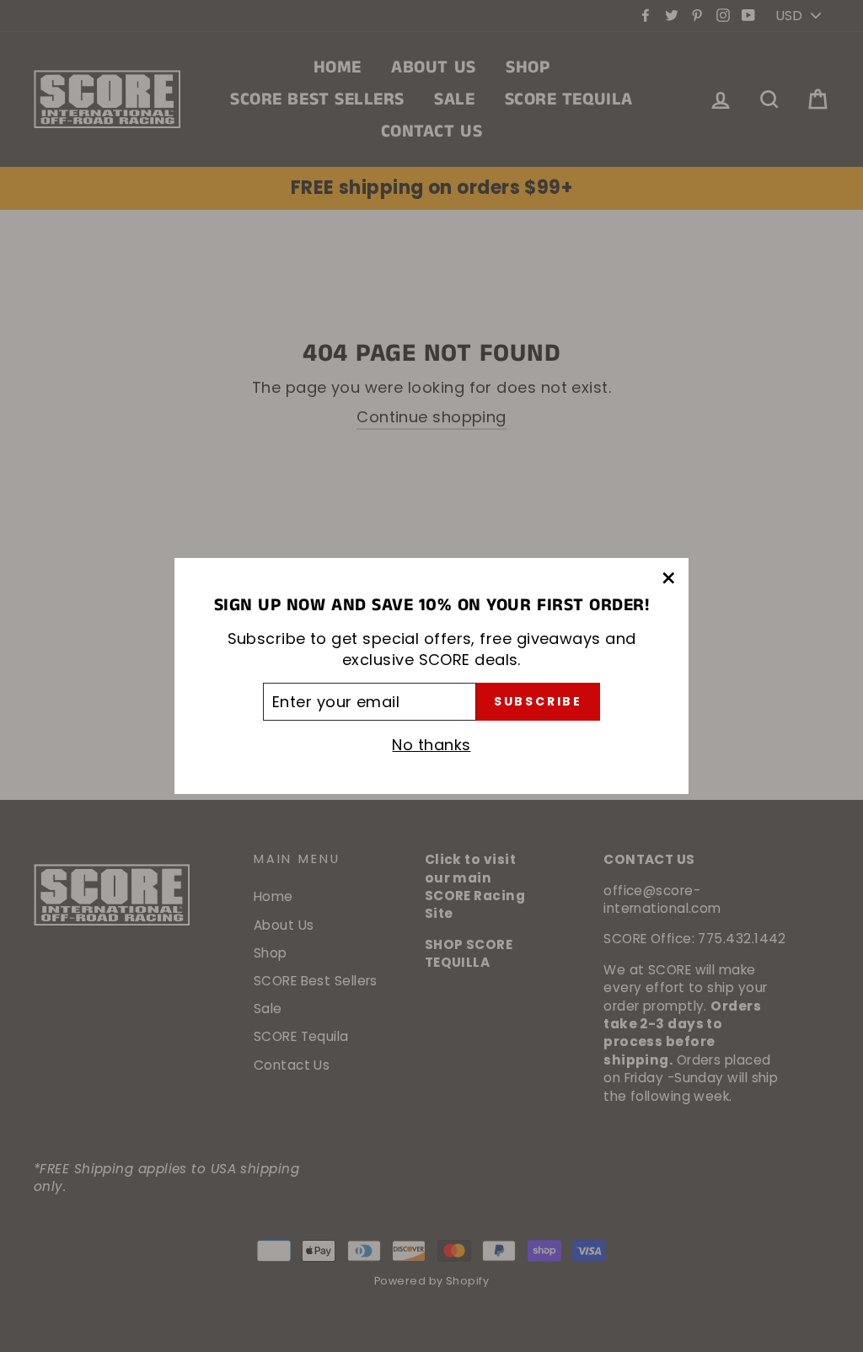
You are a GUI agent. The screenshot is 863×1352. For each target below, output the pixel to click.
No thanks (431, 744)
